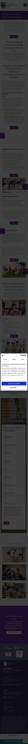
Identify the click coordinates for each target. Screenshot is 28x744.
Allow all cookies (14, 383)
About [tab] (22, 359)
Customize (13, 387)
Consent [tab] (5, 359)
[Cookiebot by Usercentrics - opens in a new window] (20, 355)
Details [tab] (14, 359)
